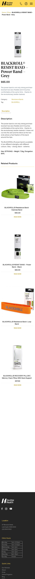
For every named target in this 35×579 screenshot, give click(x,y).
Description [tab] (6, 111)
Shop (9, 12)
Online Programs (7, 574)
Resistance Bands (17, 99)
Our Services (6, 567)
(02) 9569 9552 (6, 529)
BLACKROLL (16, 102)
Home (4, 12)
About (4, 570)
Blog (3, 576)
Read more (17, 217)
